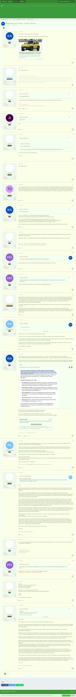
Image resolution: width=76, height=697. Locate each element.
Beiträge (5, 45)
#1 (73, 31)
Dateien (5, 82)
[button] (5, 685)
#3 (73, 90)
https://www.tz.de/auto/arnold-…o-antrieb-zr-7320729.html (30, 572)
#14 (73, 354)
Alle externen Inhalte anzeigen (36, 424)
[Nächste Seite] (10, 28)
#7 (73, 184)
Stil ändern (72, 691)
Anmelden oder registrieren (64, 1)
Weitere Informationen (66, 695)
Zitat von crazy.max (24, 564)
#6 (73, 163)
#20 (73, 605)
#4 (73, 113)
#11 (73, 273)
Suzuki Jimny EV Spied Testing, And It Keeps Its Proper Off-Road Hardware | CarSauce (30, 53)
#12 (73, 294)
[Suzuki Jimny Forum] (38, 10)
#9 (73, 232)
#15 (73, 440)
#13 (73, 319)
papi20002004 (30, 464)
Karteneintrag (6, 46)
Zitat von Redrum (24, 117)
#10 (73, 252)
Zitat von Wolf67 (24, 609)
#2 (73, 67)
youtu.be (50, 419)
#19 (73, 581)
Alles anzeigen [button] (45, 331)
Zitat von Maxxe (23, 277)
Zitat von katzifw (24, 256)
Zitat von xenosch (24, 94)
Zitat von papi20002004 (25, 476)
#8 (73, 205)
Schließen (72, 695)
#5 (73, 134)
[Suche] (73, 1)
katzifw (8, 25)
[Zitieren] (73, 63)
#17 (73, 539)
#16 (73, 472)
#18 (73, 560)
